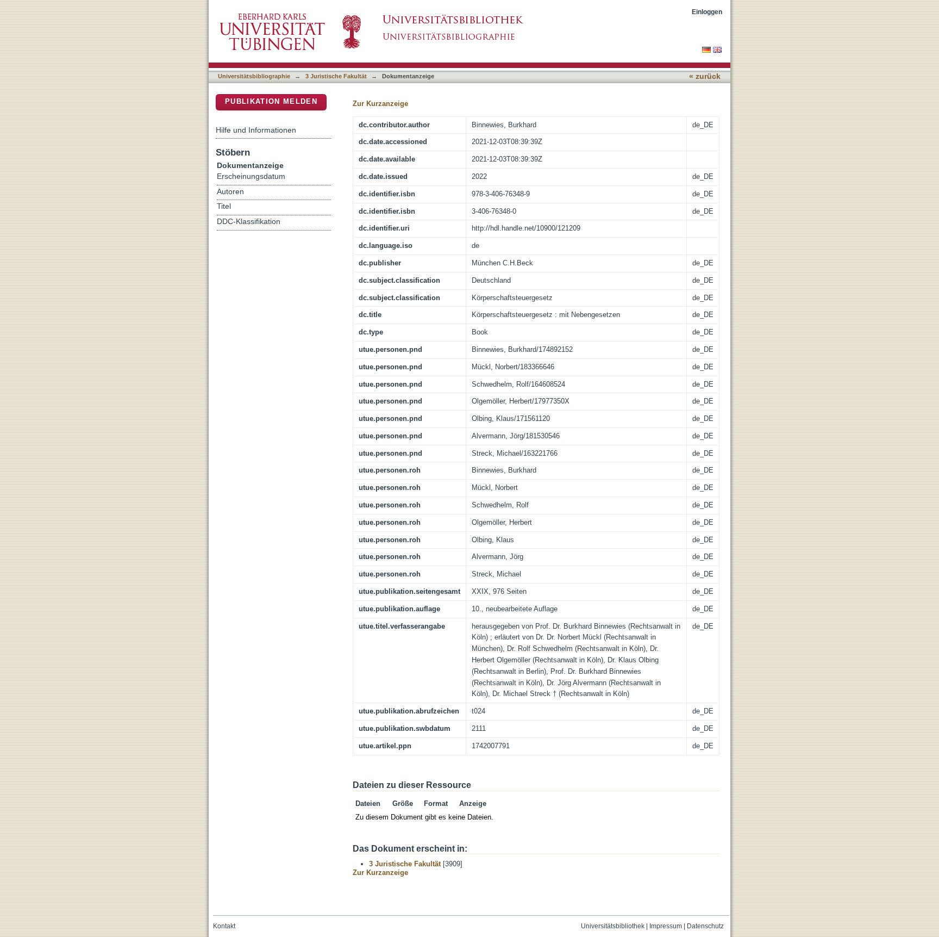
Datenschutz (705, 926)
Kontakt (224, 926)
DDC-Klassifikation (248, 222)
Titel (224, 206)
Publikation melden (271, 101)
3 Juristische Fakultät (336, 76)
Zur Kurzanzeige (380, 104)
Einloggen (707, 11)
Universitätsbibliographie (254, 76)
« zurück (705, 76)
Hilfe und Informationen (256, 130)
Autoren (230, 192)
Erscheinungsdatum (251, 176)
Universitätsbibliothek (612, 926)
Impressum (665, 926)
